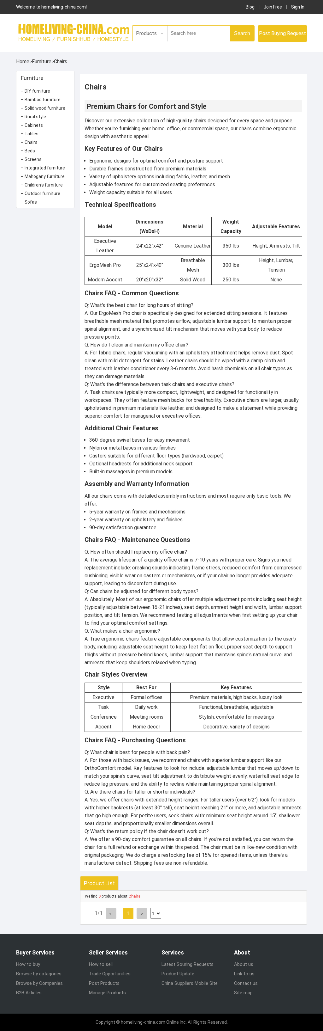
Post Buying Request (282, 33)
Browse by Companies (39, 983)
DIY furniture (37, 91)
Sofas (31, 202)
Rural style (35, 116)
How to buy (28, 964)
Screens (33, 159)
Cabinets (34, 125)
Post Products (104, 983)
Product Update (178, 974)
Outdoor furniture (42, 193)
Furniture (41, 61)
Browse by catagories (39, 974)
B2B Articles (29, 993)
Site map (243, 993)
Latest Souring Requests (188, 964)
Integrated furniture (45, 167)
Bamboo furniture (43, 99)
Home (22, 61)
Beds (30, 150)
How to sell (101, 964)
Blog (250, 6)
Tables (31, 133)
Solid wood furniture (45, 108)
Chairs (60, 61)
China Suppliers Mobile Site (190, 983)
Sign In (297, 6)
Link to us (244, 974)
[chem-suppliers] (73, 32)
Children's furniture (44, 184)
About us (243, 964)
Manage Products (107, 993)
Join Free (273, 6)
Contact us (246, 983)
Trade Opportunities (110, 974)
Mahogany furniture (45, 176)
